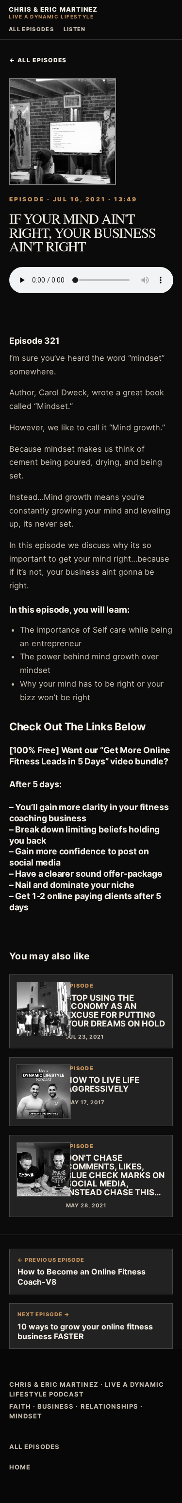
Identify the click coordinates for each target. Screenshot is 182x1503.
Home (20, 1467)
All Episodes (31, 29)
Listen (75, 29)
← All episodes (38, 60)
